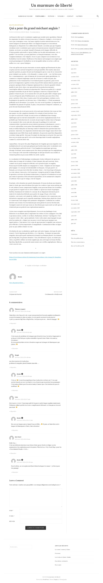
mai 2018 (73, 188)
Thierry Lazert (20, 309)
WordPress (46, 579)
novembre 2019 (75, 138)
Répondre (13, 323)
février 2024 (74, 65)
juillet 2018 (74, 185)
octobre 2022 (75, 76)
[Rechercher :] (97, 16)
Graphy (56, 579)
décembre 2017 (75, 204)
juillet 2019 (74, 150)
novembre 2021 (75, 80)
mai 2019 (73, 154)
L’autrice (79, 16)
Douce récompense (83, 41)
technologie (35, 265)
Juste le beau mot (83, 44)
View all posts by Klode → (17, 283)
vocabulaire (43, 265)
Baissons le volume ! (25, 16)
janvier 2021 (74, 103)
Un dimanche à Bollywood (53, 294)
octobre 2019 (75, 142)
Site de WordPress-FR (77, 246)
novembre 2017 (75, 208)
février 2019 (74, 161)
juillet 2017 (74, 219)
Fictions (51, 16)
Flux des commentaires (78, 242)
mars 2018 (74, 196)
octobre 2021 (75, 84)
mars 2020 (74, 130)
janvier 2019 (74, 165)
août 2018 (73, 181)
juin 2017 (73, 223)
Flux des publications (77, 238)
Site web (12, 521)
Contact (70, 16)
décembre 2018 (75, 169)
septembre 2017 (75, 212)
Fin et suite (58, 565)
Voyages (60, 16)
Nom (11, 510)
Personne (57, 553)
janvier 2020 (74, 134)
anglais (29, 265)
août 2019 (74, 146)
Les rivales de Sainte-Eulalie (63, 557)
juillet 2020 (74, 119)
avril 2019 (73, 158)
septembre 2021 (75, 88)
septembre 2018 (75, 177)
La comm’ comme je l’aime (85, 48)
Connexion (74, 234)
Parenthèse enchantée (61, 561)
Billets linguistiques (16, 25)
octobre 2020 (75, 111)
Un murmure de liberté (51, 5)
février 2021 (74, 100)
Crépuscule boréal (15, 294)
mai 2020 (73, 123)
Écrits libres (40, 16)
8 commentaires (35, 32)
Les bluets (81, 37)
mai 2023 (73, 72)
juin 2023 (73, 69)
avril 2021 (73, 96)
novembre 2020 (75, 107)
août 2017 (73, 215)
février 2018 (74, 200)
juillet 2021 (74, 92)
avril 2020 (74, 127)
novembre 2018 (75, 173)
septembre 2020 (76, 115)
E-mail (11, 516)
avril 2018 (73, 192)
